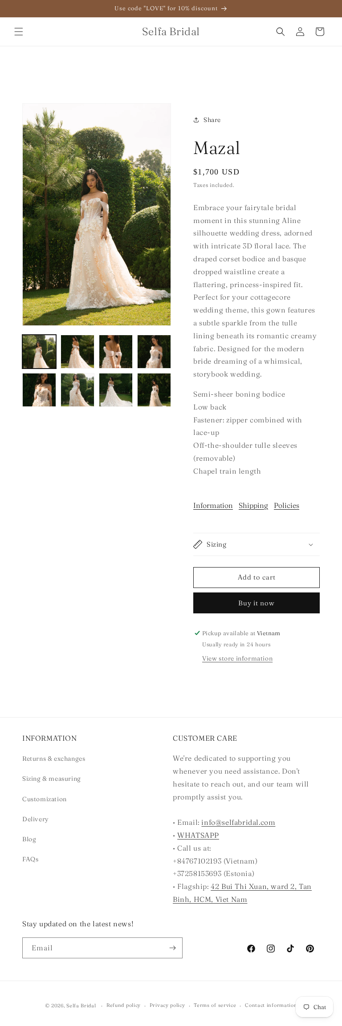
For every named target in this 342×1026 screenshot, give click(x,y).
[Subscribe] (172, 947)
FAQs (30, 859)
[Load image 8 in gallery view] (154, 390)
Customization (44, 799)
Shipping (253, 505)
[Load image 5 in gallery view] (39, 390)
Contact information (271, 1005)
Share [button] (212, 120)
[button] (18, 31)
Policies (286, 505)
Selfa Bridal (81, 1005)
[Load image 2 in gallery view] (77, 352)
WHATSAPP (198, 835)
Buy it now (256, 603)
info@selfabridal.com (238, 822)
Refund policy (123, 1005)
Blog (29, 839)
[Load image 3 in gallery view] (116, 352)
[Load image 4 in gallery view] (154, 352)
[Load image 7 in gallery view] (116, 390)
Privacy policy (167, 1005)
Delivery (35, 819)
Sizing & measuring (51, 779)
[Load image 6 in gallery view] (77, 390)
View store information (237, 658)
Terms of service (215, 1005)
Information (213, 505)
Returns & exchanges (53, 758)
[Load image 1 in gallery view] (39, 352)
